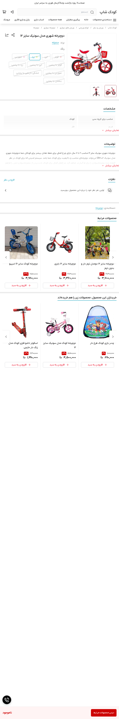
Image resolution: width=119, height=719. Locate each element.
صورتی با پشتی (54, 73)
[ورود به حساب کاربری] (12, 12)
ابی (46, 56)
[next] (6, 257)
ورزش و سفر (98, 28)
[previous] (113, 257)
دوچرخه (36, 28)
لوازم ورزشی (84, 28)
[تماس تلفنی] (6, 699)
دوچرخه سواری (49, 28)
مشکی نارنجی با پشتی (27, 73)
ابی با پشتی (36, 65)
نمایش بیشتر (112, 130)
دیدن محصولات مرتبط (103, 712)
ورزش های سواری (67, 28)
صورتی (18, 56)
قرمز (57, 56)
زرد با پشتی (17, 65)
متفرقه (55, 42)
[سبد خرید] (4, 12)
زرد (33, 56)
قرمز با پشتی (55, 65)
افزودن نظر (9, 179)
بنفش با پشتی (54, 81)
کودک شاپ (108, 12)
